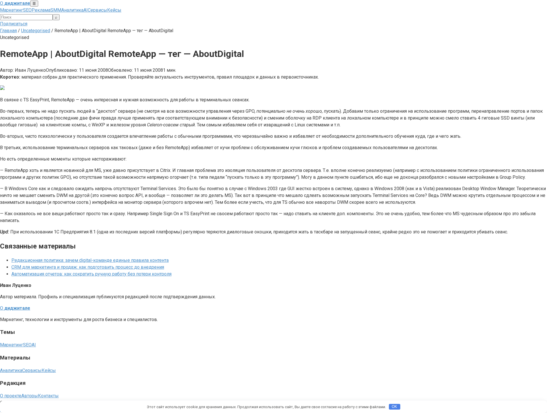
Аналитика (72, 10)
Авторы (29, 395)
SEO (27, 10)
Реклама (41, 10)
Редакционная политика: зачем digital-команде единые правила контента (90, 260)
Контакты (48, 395)
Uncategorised (35, 30)
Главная (8, 30)
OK (394, 406)
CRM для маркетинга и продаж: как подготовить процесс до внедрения (87, 267)
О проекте (10, 395)
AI (85, 10)
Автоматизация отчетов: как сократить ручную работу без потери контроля (91, 274)
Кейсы (114, 10)
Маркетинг (11, 10)
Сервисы (97, 10)
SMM (55, 10)
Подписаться (13, 23)
